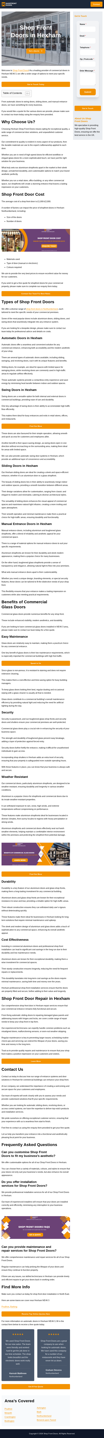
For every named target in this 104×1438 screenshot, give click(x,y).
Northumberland (44, 1416)
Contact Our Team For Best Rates (35, 294)
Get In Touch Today (35, 84)
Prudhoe (5, 1307)
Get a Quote (34, 51)
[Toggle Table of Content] (26, 93)
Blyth (39, 1412)
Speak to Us (36, 663)
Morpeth (8, 1413)
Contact (96, 4)
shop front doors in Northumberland (42, 309)
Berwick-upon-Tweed (46, 1420)
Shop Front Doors (21, 70)
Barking (13, 1307)
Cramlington (10, 1417)
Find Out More (36, 426)
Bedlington (9, 1421)
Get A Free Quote (35, 1387)
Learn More (36, 1061)
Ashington (41, 1408)
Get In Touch (87, 108)
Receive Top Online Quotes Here (36, 1314)
